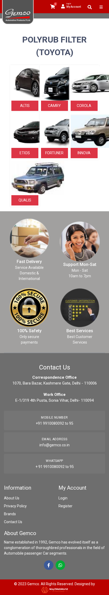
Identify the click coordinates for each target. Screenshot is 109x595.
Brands (10, 514)
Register (65, 506)
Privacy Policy (15, 506)
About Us (11, 498)
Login (62, 498)
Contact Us (13, 522)
